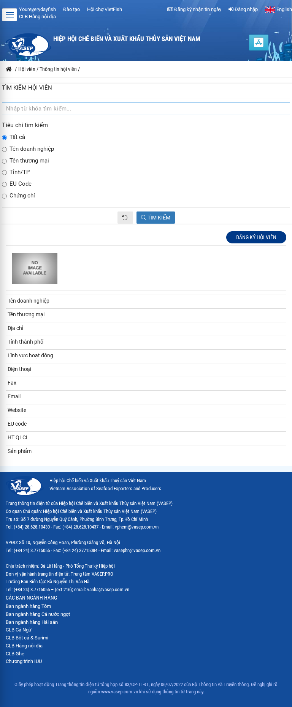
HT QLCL (18, 437)
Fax (12, 383)
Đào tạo (71, 9)
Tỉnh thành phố (25, 342)
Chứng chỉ (22, 196)
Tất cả (17, 137)
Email (14, 396)
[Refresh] (125, 217)
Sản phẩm (20, 451)
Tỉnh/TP (20, 172)
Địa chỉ (15, 328)
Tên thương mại (29, 161)
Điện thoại (19, 369)
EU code (17, 424)
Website (17, 410)
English (283, 9)
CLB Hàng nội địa (37, 16)
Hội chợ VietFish (104, 9)
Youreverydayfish (37, 9)
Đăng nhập (245, 9)
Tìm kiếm (158, 218)
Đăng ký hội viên (256, 237)
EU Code (21, 184)
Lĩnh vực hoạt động (30, 355)
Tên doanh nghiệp (32, 149)
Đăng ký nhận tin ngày (197, 9)
